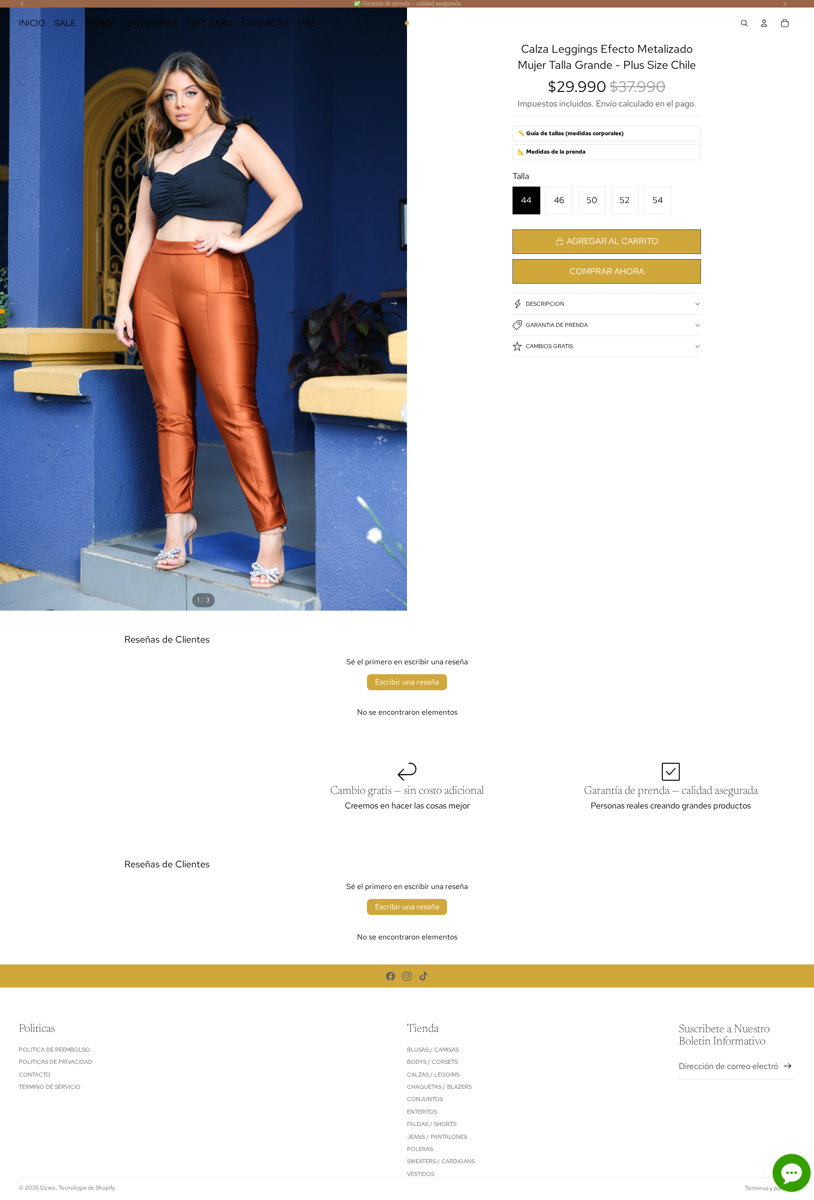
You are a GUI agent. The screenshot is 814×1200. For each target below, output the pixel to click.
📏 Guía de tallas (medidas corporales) (571, 133)
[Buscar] (744, 23)
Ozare (48, 1188)
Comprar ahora (607, 271)
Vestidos (420, 1174)
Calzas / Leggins (433, 1074)
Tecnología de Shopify (86, 1188)
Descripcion (545, 304)
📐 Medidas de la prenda (552, 151)
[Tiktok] (423, 976)
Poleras (420, 1149)
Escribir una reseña (407, 682)
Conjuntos (425, 1099)
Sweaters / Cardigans (441, 1161)
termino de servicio (50, 1087)
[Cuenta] (764, 23)
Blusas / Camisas (433, 1049)
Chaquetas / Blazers (439, 1087)
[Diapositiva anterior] (10, 305)
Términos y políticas (770, 1188)
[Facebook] (390, 976)
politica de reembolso (54, 1049)
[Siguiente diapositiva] (396, 305)
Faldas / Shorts (431, 1124)
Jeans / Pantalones (437, 1137)
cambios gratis (549, 346)
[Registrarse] (788, 1066)
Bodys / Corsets (432, 1062)
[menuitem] (306, 23)
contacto (34, 1074)
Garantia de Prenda (557, 325)
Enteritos (422, 1112)
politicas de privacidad (55, 1062)
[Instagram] (407, 976)
